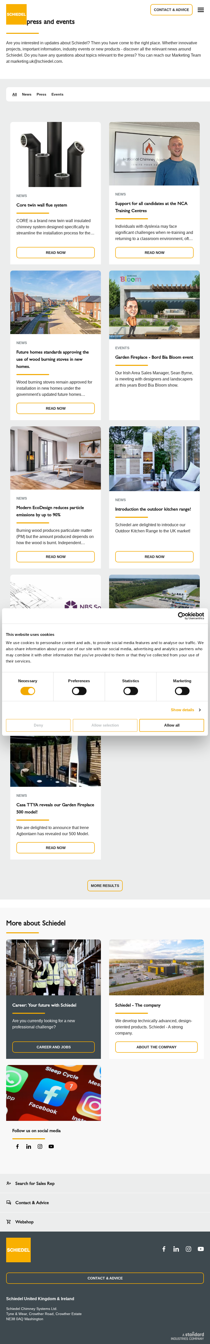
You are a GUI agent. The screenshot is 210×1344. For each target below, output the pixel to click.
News (27, 94)
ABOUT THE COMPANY (156, 1047)
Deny (38, 725)
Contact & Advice (171, 10)
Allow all (172, 725)
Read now (56, 253)
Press (41, 94)
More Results (105, 886)
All (14, 94)
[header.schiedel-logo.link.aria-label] (16, 9)
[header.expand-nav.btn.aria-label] (201, 10)
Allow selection (105, 725)
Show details (182, 710)
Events (57, 94)
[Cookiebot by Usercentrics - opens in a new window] (181, 616)
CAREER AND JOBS (54, 1047)
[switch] (79, 691)
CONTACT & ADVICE (105, 1278)
